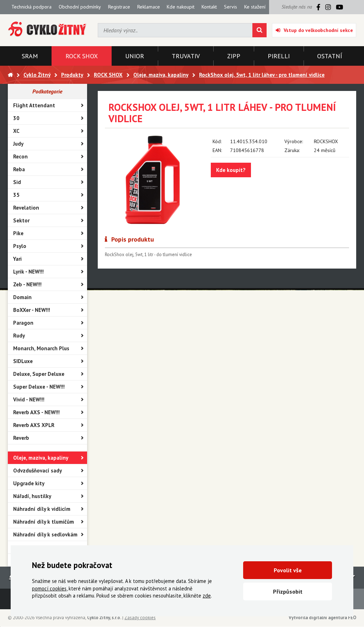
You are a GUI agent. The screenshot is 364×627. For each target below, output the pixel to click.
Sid (17, 182)
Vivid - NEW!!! (28, 399)
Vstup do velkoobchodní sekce (318, 30)
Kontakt (209, 7)
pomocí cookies (49, 588)
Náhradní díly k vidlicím (41, 509)
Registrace (119, 7)
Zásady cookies (140, 618)
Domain (22, 297)
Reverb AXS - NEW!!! (36, 412)
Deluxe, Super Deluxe (38, 374)
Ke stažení (255, 7)
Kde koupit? (231, 170)
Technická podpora (31, 7)
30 (16, 118)
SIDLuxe (23, 361)
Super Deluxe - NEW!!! (39, 386)
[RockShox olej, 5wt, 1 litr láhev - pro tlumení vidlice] (152, 179)
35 (16, 194)
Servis (230, 7)
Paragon (23, 322)
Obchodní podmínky (80, 7)
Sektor (21, 220)
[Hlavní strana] (10, 74)
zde (207, 595)
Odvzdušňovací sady (37, 470)
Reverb (21, 437)
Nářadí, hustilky (32, 496)
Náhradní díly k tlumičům (43, 521)
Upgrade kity (28, 483)
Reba (19, 169)
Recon (20, 156)
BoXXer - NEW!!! (31, 310)
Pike (18, 233)
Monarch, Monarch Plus (41, 348)
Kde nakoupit (180, 7)
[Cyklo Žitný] (47, 29)
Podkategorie (47, 91)
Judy (18, 143)
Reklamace (148, 7)
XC (16, 131)
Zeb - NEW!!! (27, 284)
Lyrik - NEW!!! (28, 271)
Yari (17, 258)
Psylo (19, 246)
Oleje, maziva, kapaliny (40, 457)
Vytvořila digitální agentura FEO (322, 618)
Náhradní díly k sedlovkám (45, 534)
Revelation (26, 207)
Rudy (19, 335)
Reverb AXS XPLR (33, 425)
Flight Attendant (34, 105)
